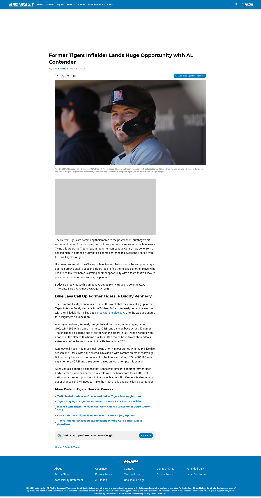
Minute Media (38, 488)
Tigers (60, 4)
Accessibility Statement (68, 480)
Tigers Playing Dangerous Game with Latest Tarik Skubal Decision (99, 401)
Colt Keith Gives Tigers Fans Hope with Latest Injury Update (96, 415)
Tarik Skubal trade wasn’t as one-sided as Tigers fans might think (99, 396)
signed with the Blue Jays (109, 312)
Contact (129, 468)
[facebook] (242, 4)
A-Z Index (101, 480)
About (81, 4)
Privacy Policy (103, 474)
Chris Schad (60, 68)
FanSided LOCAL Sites (100, 4)
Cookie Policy (165, 474)
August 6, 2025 (100, 288)
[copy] (73, 76)
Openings (101, 468)
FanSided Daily (195, 468)
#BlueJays (93, 284)
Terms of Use (132, 474)
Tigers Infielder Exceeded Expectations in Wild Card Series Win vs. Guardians (100, 422)
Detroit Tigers (72, 447)
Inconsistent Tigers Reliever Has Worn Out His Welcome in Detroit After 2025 (103, 408)
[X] (236, 4)
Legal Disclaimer (196, 474)
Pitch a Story (62, 474)
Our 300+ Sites (165, 468)
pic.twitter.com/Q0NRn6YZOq (127, 284)
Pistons (50, 4)
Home (58, 447)
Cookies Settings (134, 480)
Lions (40, 4)
